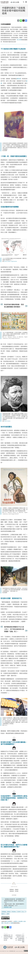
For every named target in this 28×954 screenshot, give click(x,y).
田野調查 (4, 911)
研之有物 (19, 39)
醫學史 (9, 911)
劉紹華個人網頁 (8, 907)
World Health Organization (10, 261)
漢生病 (19, 78)
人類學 (7, 914)
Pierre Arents (7, 421)
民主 (23, 911)
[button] (26, 2)
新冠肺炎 (14, 911)
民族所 (19, 911)
